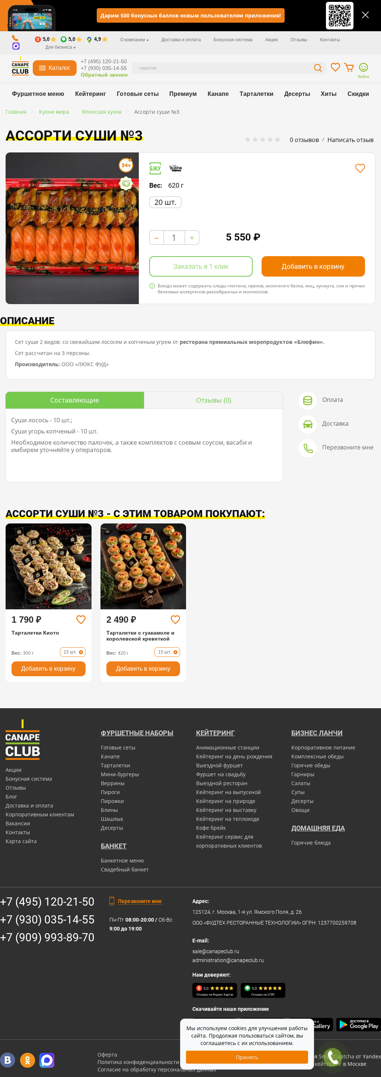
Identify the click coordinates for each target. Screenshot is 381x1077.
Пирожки (112, 800)
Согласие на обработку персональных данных (156, 1069)
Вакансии (18, 823)
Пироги (110, 792)
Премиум (183, 94)
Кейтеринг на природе (225, 800)
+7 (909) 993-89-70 (47, 937)
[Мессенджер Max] (47, 1060)
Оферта (107, 1054)
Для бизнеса (59, 47)
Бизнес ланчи (317, 733)
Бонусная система (233, 40)
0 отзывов (304, 140)
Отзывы (299, 40)
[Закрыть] (365, 14)
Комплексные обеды (317, 756)
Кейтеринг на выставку (226, 809)
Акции (271, 40)
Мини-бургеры (120, 774)
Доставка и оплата (181, 40)
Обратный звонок (104, 75)
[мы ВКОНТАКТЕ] (7, 1060)
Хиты (329, 94)
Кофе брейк (211, 827)
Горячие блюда (311, 842)
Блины (109, 809)
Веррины (113, 783)
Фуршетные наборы (137, 733)
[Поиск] (318, 69)
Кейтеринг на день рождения (234, 756)
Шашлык (112, 818)
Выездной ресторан (221, 783)
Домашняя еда (318, 828)
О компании (133, 39)
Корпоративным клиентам (40, 814)
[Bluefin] (178, 168)
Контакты (330, 40)
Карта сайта (21, 841)
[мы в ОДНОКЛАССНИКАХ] (27, 1060)
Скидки (358, 94)
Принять (247, 1057)
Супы (298, 792)
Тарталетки (256, 94)
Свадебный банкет (125, 869)
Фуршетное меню (38, 94)
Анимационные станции (227, 747)
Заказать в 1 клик (200, 266)
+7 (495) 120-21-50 (104, 61)
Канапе (218, 94)
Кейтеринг (90, 94)
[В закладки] (360, 168)
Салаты (300, 783)
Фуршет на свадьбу (221, 774)
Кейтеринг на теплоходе (227, 818)
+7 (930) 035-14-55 (104, 68)
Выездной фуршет (219, 765)
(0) (213, 400)
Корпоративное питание (323, 747)
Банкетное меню (122, 860)
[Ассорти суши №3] (72, 228)
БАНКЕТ (114, 846)
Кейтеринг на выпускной (228, 792)
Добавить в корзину (313, 266)
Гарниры (302, 774)
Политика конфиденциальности (138, 1061)
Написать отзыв (350, 140)
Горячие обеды (310, 765)
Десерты (297, 94)
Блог (11, 796)
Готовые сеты (138, 94)
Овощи (300, 809)
